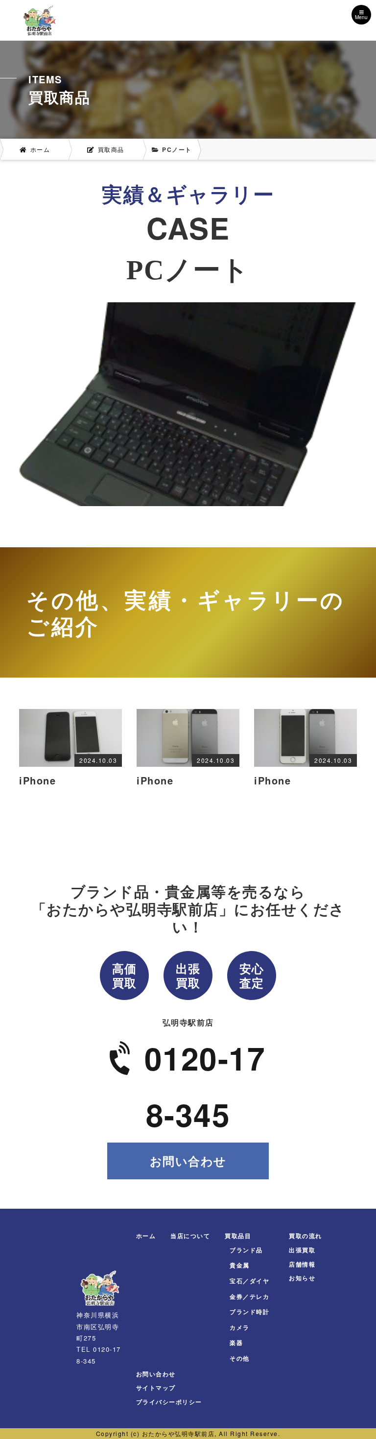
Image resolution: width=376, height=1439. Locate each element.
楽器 (236, 1342)
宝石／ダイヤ (249, 1280)
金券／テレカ (249, 1296)
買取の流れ (305, 1235)
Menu (361, 17)
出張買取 (302, 1249)
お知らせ (302, 1277)
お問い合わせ (188, 1160)
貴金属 (240, 1265)
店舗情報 (302, 1264)
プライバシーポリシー (169, 1401)
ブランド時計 (249, 1311)
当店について (190, 1235)
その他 (240, 1358)
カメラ (240, 1327)
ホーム (146, 1235)
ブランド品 (246, 1249)
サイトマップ (156, 1387)
